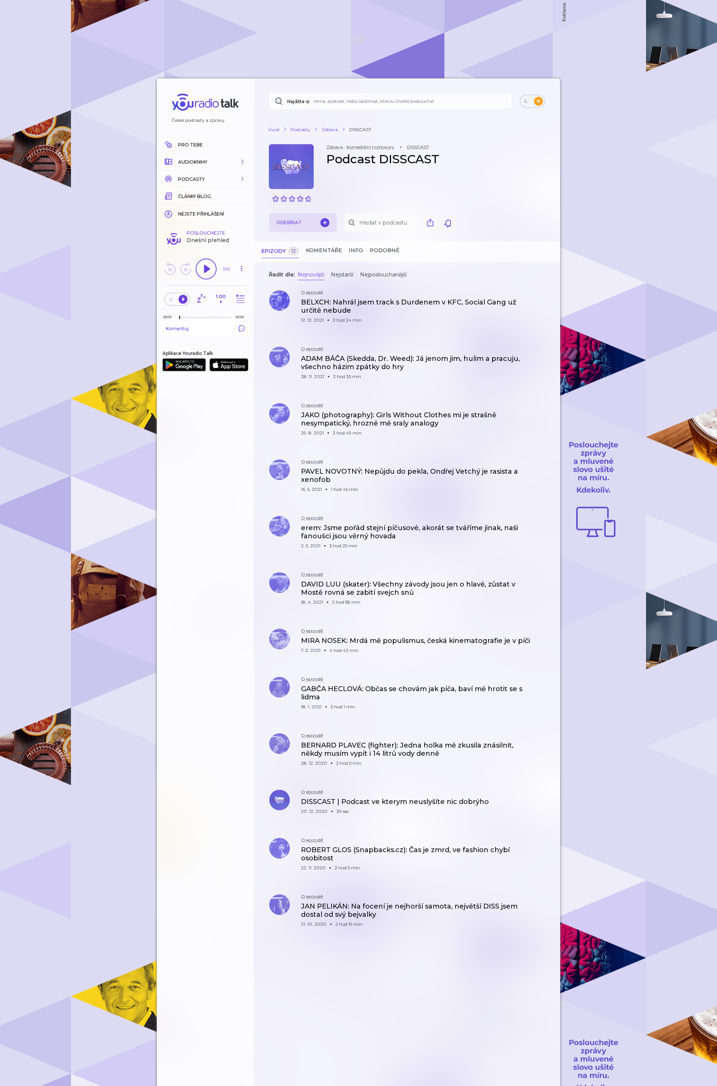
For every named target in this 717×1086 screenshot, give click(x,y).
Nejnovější (311, 274)
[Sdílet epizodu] (545, 306)
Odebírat (289, 222)
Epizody (278, 251)
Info (356, 250)
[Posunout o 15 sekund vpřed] (185, 269)
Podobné (385, 250)
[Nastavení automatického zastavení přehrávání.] (201, 299)
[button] (205, 161)
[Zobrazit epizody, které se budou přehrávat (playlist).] (239, 299)
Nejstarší (342, 274)
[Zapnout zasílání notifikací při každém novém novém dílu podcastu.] (447, 222)
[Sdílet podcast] (432, 222)
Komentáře (324, 250)
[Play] (206, 269)
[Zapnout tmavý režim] (532, 101)
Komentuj (177, 328)
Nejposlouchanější (383, 274)
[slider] (179, 317)
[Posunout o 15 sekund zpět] (170, 269)
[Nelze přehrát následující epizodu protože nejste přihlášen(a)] (227, 269)
